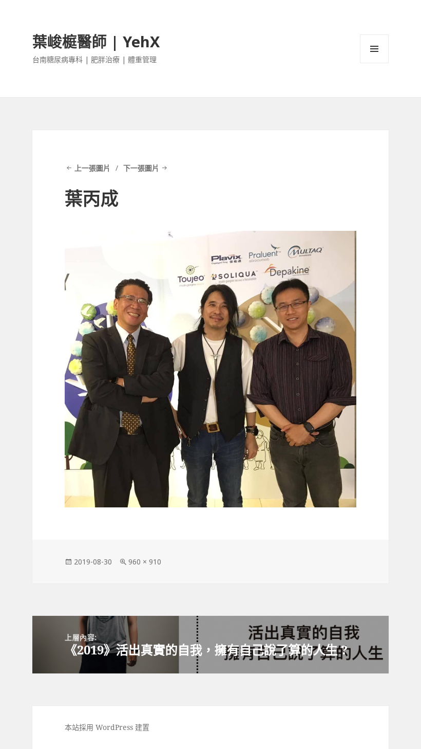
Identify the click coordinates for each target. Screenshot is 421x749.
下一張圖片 (141, 168)
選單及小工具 (374, 48)
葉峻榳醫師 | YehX (96, 41)
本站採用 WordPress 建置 (107, 727)
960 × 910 (144, 562)
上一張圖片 (92, 168)
